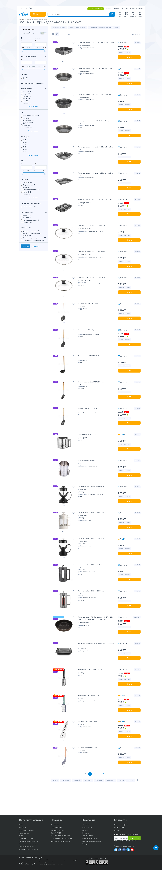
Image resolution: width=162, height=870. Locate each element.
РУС (31, 8)
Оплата (126, 8)
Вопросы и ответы (57, 830)
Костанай (77, 780)
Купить (129, 57)
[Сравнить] (73, 45)
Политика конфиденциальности (45, 864)
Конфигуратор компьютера (60, 836)
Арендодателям (87, 836)
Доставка (117, 8)
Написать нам (119, 827)
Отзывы (85, 830)
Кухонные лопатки (59, 28)
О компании (86, 825)
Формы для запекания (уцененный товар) (104, 28)
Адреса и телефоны (121, 825)
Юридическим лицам (26, 846)
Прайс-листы (87, 827)
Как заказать (55, 825)
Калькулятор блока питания (60, 841)
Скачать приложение (96, 8)
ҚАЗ (26, 8)
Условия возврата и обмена (28, 849)
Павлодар (88, 780)
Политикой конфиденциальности (122, 842)
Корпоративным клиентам (91, 841)
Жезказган (110, 780)
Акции (21, 836)
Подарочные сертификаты (28, 841)
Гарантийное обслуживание (29, 844)
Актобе (130, 780)
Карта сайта (60, 864)
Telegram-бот (119, 830)
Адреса (109, 8)
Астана (55, 780)
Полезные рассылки (26, 838)
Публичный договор (26, 864)
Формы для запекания (77, 28)
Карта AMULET (56, 833)
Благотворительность (90, 838)
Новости (85, 833)
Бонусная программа (137, 8)
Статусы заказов (56, 827)
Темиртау (99, 780)
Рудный (121, 780)
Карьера (85, 844)
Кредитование (24, 833)
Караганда (65, 780)
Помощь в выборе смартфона (61, 838)
